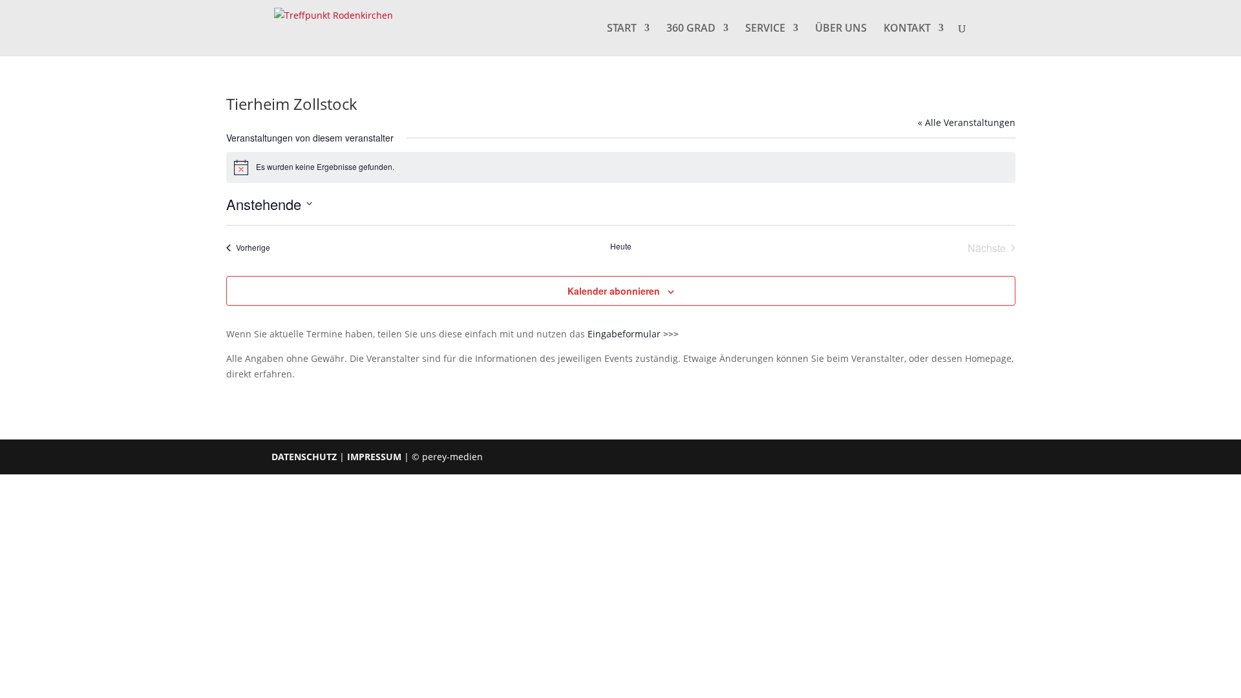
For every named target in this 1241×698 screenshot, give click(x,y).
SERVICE (765, 29)
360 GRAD (691, 29)
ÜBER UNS (841, 29)
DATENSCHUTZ (304, 456)
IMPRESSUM (374, 456)
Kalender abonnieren (613, 290)
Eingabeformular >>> (633, 334)
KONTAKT (907, 29)
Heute (620, 246)
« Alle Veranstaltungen (966, 122)
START (622, 29)
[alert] (620, 167)
